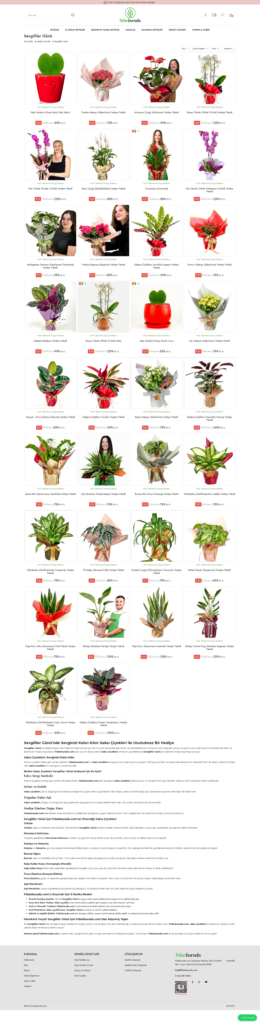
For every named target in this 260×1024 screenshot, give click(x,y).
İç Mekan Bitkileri (75, 29)
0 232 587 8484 (183, 975)
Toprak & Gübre (201, 29)
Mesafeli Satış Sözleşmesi (136, 965)
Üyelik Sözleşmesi (132, 959)
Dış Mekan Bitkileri (151, 29)
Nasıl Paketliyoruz (82, 959)
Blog (26, 965)
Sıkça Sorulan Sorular (83, 965)
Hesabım (27, 986)
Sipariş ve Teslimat (82, 970)
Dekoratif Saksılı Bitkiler (105, 29)
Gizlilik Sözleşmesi (133, 970)
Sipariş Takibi (29, 980)
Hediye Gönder (177, 29)
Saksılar (130, 29)
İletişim (27, 970)
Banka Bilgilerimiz (31, 975)
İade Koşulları (80, 975)
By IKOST (230, 1005)
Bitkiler (54, 29)
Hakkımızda (29, 959)
